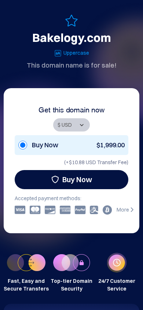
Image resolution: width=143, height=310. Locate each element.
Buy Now (77, 179)
